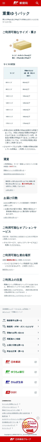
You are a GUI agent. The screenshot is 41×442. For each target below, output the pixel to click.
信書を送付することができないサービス (17, 295)
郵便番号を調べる (14, 320)
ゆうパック (6, 312)
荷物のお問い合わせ (15, 332)
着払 (34, 236)
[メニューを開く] (4, 3)
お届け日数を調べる (10, 217)
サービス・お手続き (21, 309)
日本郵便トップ (8, 309)
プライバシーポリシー (9, 407)
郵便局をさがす (8, 269)
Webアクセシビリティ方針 (11, 410)
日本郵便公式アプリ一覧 (10, 422)
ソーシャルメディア (8, 425)
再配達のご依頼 (13, 338)
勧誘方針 (5, 416)
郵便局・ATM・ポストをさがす (20, 326)
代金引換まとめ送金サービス (19, 236)
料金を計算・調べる (15, 351)
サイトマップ (6, 428)
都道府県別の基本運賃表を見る (14, 174)
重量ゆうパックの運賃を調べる (14, 170)
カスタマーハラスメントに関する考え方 (15, 419)
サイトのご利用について (10, 404)
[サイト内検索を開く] (37, 3)
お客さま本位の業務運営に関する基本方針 (16, 413)
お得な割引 (9, 190)
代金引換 (5, 236)
